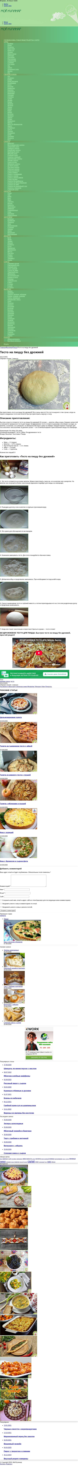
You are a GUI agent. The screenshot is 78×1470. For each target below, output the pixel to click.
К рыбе (10, 286)
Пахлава (11, 311)
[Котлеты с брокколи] (14, 1399)
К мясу (10, 282)
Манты (10, 122)
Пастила (11, 253)
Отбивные (11, 128)
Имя (2, 889)
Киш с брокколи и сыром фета (14, 861)
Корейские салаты (14, 150)
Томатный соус (13, 272)
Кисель (10, 203)
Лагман (10, 52)
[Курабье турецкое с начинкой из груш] (18, 1356)
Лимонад (11, 208)
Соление (11, 227)
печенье (72, 1159)
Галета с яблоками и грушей (13, 804)
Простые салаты (13, 169)
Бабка (10, 79)
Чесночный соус (13, 275)
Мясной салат (12, 153)
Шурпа (10, 71)
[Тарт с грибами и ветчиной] (14, 985)
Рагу (9, 140)
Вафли (10, 291)
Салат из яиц (12, 162)
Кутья (10, 246)
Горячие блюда (10, 74)
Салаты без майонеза (15, 181)
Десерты (7, 236)
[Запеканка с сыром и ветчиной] (18, 1335)
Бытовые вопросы (14, 341)
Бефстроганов (13, 81)
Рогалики (11, 306)
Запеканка (11, 327)
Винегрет (11, 143)
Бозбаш (10, 43)
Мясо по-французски (15, 124)
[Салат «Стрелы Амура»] (14, 1185)
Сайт (2, 896)
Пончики (11, 329)
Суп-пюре (11, 64)
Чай (9, 195)
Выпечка (7, 289)
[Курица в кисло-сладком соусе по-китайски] (15, 1377)
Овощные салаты (14, 164)
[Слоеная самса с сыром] (14, 1021)
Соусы (6, 262)
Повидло (11, 222)
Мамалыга (11, 121)
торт (49, 1162)
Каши (9, 110)
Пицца (10, 317)
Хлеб (9, 301)
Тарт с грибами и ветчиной (13, 986)
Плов (9, 134)
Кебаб (10, 112)
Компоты (11, 205)
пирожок (8, 1162)
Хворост (11, 305)
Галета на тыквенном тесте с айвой (16, 746)
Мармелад (11, 248)
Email (2, 893)
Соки (9, 212)
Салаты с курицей (14, 157)
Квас (9, 198)
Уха (9, 66)
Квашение (11, 232)
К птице (10, 284)
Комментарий (5, 886)
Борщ (10, 45)
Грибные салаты (13, 148)
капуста (29, 1159)
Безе (9, 238)
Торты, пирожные (14, 298)
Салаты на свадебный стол (17, 186)
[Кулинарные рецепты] (11, 19)
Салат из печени (13, 171)
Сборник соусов (13, 263)
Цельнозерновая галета (11, 717)
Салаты (7, 141)
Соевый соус (12, 267)
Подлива (11, 136)
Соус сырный (12, 268)
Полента (11, 138)
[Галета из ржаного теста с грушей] (18, 771)
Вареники (11, 93)
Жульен (10, 105)
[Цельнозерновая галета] (18, 713)
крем (42, 1159)
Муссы (10, 251)
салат (31, 1161)
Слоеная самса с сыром (12, 1023)
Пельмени (11, 133)
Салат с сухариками (15, 174)
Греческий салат (13, 146)
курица (51, 1159)
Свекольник (12, 61)
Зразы (10, 107)
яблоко (53, 1162)
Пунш (10, 193)
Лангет (10, 117)
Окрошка (11, 55)
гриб (9, 1159)
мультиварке (58, 1159)
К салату (11, 287)
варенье (5, 1159)
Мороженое (12, 250)
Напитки (7, 191)
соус (37, 1162)
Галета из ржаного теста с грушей (15, 775)
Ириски (10, 243)
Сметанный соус (13, 265)
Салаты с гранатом (14, 188)
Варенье (11, 219)
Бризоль (11, 90)
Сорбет (10, 256)
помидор (16, 1162)
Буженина (11, 92)
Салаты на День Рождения (17, 183)
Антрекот (11, 78)
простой (22, 1162)
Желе (10, 239)
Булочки (10, 308)
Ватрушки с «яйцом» (11, 1004)
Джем (10, 231)
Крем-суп (11, 50)
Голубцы (11, 97)
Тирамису (11, 258)
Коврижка (11, 334)
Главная (3, 347)
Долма (10, 100)
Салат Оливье (13, 172)
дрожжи (3, 681)
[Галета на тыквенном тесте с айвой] (18, 742)
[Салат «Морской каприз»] (15, 1206)
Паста (10, 129)
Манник (10, 325)
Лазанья (11, 116)
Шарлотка (11, 323)
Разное (7, 337)
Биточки (10, 86)
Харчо (10, 67)
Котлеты (10, 114)
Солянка (11, 62)
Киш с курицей (6, 832)
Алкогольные (12, 215)
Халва (10, 260)
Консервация (12, 234)
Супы (6, 42)
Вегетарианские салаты (16, 145)
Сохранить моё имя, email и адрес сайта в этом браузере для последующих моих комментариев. (36, 900)
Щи (9, 73)
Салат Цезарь (13, 179)
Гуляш (10, 98)
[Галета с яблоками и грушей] (18, 800)
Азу (9, 76)
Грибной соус (12, 281)
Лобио (10, 119)
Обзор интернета (14, 339)
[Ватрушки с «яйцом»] (14, 1003)
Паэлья (10, 131)
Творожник (11, 330)
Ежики (10, 102)
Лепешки (11, 313)
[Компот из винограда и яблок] (14, 1271)
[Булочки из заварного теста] (14, 1228)
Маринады (11, 274)
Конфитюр (11, 220)
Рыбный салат (13, 155)
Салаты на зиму (13, 184)
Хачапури (11, 318)
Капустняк (11, 49)
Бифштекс (11, 88)
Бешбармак (12, 83)
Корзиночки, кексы (14, 299)
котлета (38, 1159)
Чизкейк (10, 320)
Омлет (10, 126)
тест (46, 1162)
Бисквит (10, 310)
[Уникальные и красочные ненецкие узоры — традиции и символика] (14, 1249)
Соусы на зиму (13, 270)
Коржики (11, 293)
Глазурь (10, 332)
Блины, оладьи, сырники (16, 296)
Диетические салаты (15, 159)
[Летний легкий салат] (15, 1292)
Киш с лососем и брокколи (13, 942)
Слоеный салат (13, 189)
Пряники (11, 315)
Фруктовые (11, 207)
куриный (46, 1159)
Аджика (10, 229)
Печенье (11, 303)
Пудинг (10, 255)
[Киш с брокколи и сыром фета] (18, 857)
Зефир (10, 241)
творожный (41, 1162)
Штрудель (11, 322)
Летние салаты (13, 160)
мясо (64, 1158)
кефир (33, 1158)
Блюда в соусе (13, 277)
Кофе (9, 196)
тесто (12, 681)
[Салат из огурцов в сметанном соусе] (15, 1420)
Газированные (13, 210)
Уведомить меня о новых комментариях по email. (19, 903)
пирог (3, 1161)
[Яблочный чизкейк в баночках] (14, 966)
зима (24, 1159)
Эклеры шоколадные (11, 950)
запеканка (19, 1159)
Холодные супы (13, 69)
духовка (13, 1159)
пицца (12, 1162)
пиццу (8, 681)
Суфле (10, 335)
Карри (10, 109)
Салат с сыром (13, 176)
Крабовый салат (13, 152)
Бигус (10, 85)
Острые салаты (13, 165)
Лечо (9, 224)
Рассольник (12, 59)
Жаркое (10, 104)
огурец (67, 1158)
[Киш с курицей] (18, 829)
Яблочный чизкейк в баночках (14, 968)
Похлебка (11, 57)
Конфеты (11, 244)
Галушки (11, 95)
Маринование (12, 226)
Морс (9, 200)
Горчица (10, 279)
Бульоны (11, 47)
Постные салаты (13, 167)
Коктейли (11, 214)
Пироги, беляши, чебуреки (17, 294)
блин (1, 1158)
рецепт (25, 1162)
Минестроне (12, 54)
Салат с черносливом (15, 177)
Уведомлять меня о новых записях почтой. (17, 907)
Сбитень (11, 201)
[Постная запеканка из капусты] (18, 1313)
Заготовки (8, 217)
